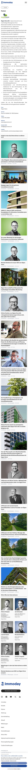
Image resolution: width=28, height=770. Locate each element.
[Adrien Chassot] (7, 604)
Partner (3, 709)
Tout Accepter (14, 765)
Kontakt (3, 705)
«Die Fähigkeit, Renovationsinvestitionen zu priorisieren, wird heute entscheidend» (13, 160)
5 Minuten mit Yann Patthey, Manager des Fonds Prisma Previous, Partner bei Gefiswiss (14, 533)
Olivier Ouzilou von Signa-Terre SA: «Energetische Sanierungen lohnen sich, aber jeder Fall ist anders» (12, 314)
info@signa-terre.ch (6, 126)
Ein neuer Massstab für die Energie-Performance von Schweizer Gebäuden (12, 238)
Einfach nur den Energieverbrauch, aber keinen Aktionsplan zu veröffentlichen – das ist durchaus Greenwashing (13, 588)
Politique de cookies (13, 760)
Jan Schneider (19, 611)
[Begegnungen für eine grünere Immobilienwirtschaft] (14, 174)
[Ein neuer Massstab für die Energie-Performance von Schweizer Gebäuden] (14, 226)
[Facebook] (6, 697)
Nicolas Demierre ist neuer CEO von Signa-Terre (13, 263)
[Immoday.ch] (7, 2)
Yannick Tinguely (19, 656)
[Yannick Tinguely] (21, 649)
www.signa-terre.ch (6, 122)
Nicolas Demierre (19, 634)
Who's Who (4, 734)
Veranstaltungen (5, 731)
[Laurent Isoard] (7, 627)
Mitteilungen (4, 723)
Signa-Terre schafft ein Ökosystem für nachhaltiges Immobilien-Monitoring (12, 288)
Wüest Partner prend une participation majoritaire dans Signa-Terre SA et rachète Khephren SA (13, 426)
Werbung (3, 713)
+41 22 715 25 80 (5, 117)
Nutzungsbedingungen (7, 742)
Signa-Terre (4, 109)
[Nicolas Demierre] (21, 627)
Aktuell (3, 720)
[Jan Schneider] (21, 604)
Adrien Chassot (5, 611)
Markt (2, 727)
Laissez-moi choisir (14, 763)
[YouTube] (11, 697)
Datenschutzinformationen (8, 738)
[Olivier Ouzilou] (7, 649)
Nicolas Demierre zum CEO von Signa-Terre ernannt (13, 672)
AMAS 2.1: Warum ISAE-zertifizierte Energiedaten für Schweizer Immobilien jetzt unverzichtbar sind (14, 212)
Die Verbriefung (5, 716)
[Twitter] (15, 697)
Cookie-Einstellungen (7, 745)
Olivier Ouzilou (5, 656)
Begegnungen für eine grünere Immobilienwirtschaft (10, 186)
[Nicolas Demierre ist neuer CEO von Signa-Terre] (14, 252)
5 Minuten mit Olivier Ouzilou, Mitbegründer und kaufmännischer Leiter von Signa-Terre (14, 481)
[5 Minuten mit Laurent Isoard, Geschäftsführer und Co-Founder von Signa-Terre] (14, 495)
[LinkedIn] (20, 697)
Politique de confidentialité (5, 760)
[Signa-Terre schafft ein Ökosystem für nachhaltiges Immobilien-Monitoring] (14, 277)
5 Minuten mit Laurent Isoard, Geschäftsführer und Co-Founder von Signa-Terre (14, 507)
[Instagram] (2, 697)
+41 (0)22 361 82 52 (6, 752)
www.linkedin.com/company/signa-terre (12, 131)
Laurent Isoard (5, 634)
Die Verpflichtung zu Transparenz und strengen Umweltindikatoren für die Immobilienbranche (12, 399)
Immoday (3, 702)
